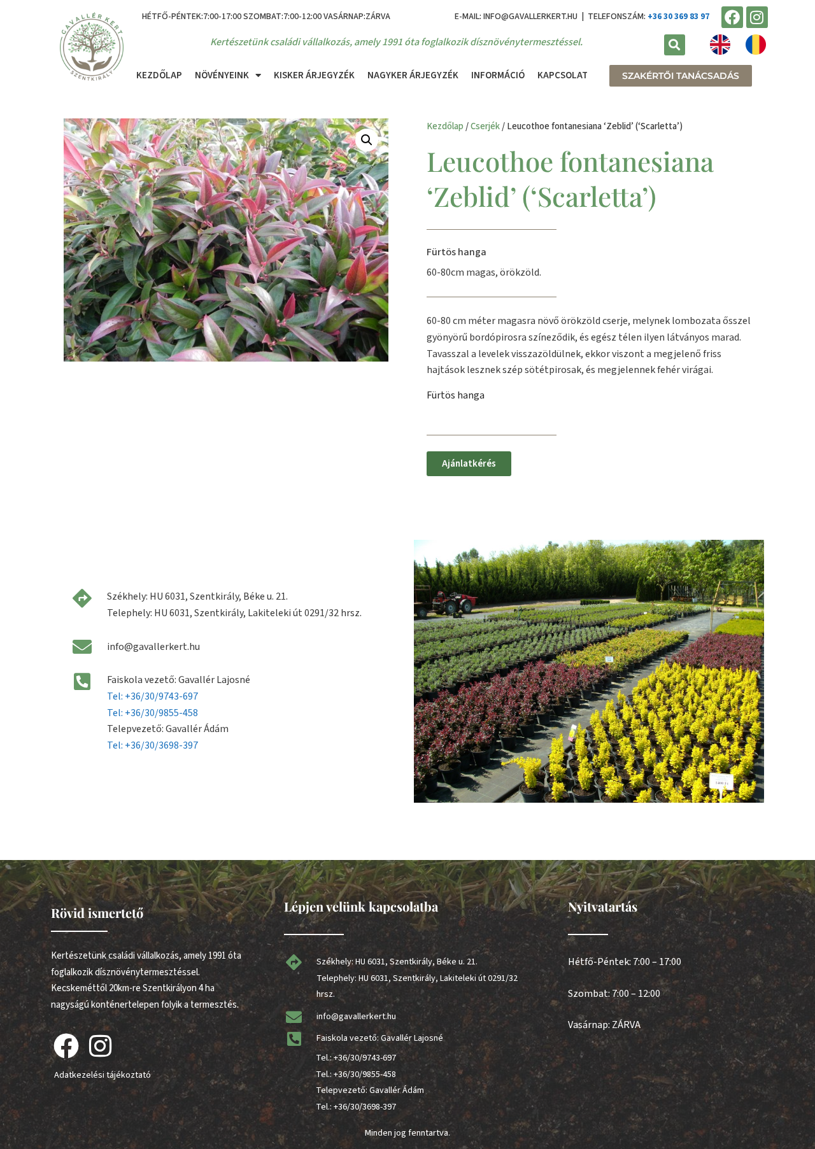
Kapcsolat (562, 75)
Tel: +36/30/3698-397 (152, 745)
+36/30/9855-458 (365, 1074)
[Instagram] (757, 17)
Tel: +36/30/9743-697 (152, 696)
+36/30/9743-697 (365, 1058)
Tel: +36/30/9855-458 (152, 713)
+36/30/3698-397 (365, 1107)
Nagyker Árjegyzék (412, 75)
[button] (674, 44)
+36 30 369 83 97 (678, 16)
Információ (498, 75)
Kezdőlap (159, 75)
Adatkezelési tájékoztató (102, 1075)
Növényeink (222, 75)
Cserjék (485, 126)
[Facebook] (732, 17)
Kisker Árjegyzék (314, 75)
